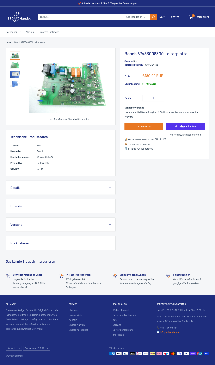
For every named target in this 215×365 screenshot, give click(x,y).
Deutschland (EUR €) (34, 348)
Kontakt (73, 319)
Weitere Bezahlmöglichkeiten (185, 134)
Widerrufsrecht (121, 309)
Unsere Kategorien (78, 329)
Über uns (73, 309)
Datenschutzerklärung (124, 314)
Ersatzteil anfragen (49, 31)
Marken (30, 31)
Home (8, 42)
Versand (117, 324)
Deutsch (11, 348)
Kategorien (12, 31)
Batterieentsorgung (123, 329)
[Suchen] (153, 17)
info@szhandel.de (169, 332)
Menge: (128, 98)
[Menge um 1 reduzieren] (145, 98)
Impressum (118, 334)
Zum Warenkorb (143, 126)
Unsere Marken (77, 324)
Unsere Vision (76, 314)
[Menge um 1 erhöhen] (161, 98)
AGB (115, 319)
